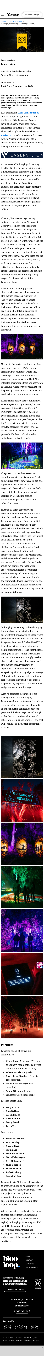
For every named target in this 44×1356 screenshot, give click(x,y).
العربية (34, 1338)
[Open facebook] (5, 1327)
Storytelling (7, 75)
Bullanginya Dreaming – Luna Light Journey (18, 24)
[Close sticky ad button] (42, 1347)
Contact (29, 1260)
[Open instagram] (10, 1327)
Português (27, 1340)
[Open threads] (21, 1327)
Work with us (22, 1311)
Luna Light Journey (28, 112)
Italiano (11, 1340)
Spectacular (22, 75)
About (28, 1256)
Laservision (8, 63)
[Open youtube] (37, 1327)
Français (36, 1340)
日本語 (5, 1340)
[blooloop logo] (13, 15)
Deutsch (19, 1340)
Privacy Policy (32, 1268)
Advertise (30, 1264)
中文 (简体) (18, 1338)
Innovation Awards (15, 21)
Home (3, 21)
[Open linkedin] (26, 1327)
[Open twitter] (16, 1327)
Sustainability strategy (15, 1289)
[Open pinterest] (32, 1327)
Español (26, 1338)
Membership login (32, 15)
